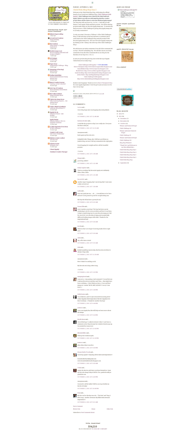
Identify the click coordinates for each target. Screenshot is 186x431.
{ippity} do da (54, 112)
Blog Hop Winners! (126, 142)
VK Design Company (99, 429)
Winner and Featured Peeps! (128, 126)
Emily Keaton (81, 294)
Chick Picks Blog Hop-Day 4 (128, 152)
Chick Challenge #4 (125, 128)
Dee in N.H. (81, 179)
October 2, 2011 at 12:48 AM (88, 116)
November (123, 121)
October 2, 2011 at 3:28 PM (88, 290)
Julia (79, 247)
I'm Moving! (53, 60)
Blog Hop (80, 98)
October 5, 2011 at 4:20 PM (88, 377)
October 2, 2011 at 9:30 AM (88, 233)
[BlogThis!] (76, 96)
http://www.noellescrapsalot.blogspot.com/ (97, 70)
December (123, 118)
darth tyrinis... (54, 71)
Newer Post (76, 409)
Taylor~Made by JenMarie (58, 106)
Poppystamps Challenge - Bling (59, 65)
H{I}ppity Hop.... (55, 145)
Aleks (79, 238)
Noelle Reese (80, 70)
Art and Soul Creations (56, 38)
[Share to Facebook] (80, 96)
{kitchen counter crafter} (57, 138)
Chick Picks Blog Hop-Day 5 (128, 149)
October (123, 123)
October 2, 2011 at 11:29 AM (88, 254)
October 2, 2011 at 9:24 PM (88, 315)
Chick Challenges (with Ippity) (87, 64)
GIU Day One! (54, 139)
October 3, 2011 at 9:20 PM (88, 347)
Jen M (79, 226)
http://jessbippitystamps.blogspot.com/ (97, 74)
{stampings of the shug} (57, 69)
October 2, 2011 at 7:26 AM (88, 186)
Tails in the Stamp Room (57, 99)
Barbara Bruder (82, 121)
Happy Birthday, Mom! (56, 95)
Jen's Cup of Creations (56, 88)
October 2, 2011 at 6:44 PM (88, 303)
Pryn (79, 393)
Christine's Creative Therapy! (58, 152)
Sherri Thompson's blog (105, 83)
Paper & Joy (53, 64)
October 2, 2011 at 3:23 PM (88, 272)
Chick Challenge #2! (125, 140)
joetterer (80, 307)
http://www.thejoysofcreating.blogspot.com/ (98, 73)
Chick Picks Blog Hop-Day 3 (128, 154)
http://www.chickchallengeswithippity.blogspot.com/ (93, 79)
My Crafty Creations (56, 93)
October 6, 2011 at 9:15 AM (88, 402)
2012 (120, 114)
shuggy (80, 158)
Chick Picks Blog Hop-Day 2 (128, 157)
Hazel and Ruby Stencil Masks (58, 89)
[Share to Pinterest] (81, 96)
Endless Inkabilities (55, 75)
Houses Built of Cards (84, 352)
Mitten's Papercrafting (56, 34)
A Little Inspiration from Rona (59, 126)
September (123, 163)
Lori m (80, 107)
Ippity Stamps (54, 119)
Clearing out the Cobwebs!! (58, 84)
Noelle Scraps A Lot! (56, 51)
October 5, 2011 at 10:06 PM (88, 388)
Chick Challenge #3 (125, 135)
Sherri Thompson (79, 66)
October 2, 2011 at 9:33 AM (88, 243)
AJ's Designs (53, 58)
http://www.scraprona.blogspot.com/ (97, 68)
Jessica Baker (81, 74)
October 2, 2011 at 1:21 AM (88, 163)
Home (93, 409)
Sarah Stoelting (79, 73)
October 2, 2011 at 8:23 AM (88, 202)
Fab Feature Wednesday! (57, 134)
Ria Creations (54, 44)
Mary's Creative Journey (57, 82)
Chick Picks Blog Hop (126, 160)
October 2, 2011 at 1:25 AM (88, 175)
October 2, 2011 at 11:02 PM (88, 328)
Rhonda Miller (82, 333)
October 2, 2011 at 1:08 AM (88, 154)
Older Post (110, 409)
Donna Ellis (81, 206)
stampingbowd (82, 276)
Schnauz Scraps (54, 143)
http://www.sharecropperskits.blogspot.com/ (98, 66)
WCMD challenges (55, 128)
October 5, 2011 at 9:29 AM (88, 363)
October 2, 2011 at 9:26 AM (88, 222)
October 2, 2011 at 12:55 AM (88, 128)
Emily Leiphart (82, 167)
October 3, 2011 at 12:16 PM (88, 338)
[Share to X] (78, 96)
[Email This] (74, 96)
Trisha (79, 367)
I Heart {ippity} (54, 149)
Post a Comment (78, 406)
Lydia (79, 191)
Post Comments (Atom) (88, 412)
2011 (120, 116)
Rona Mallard (82, 68)
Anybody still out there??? (57, 108)
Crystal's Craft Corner (56, 132)
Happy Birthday (54, 39)
